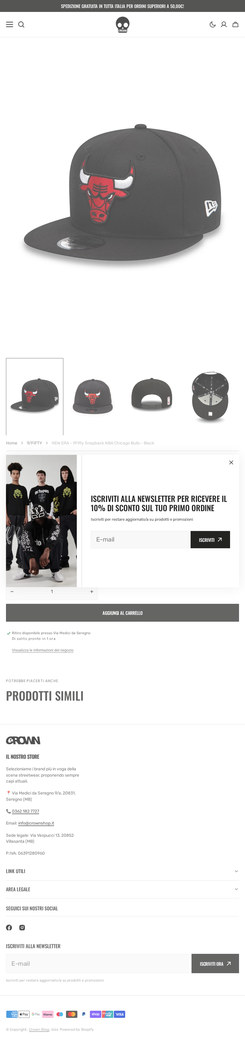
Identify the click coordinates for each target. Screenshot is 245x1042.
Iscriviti (207, 539)
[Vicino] (231, 462)
